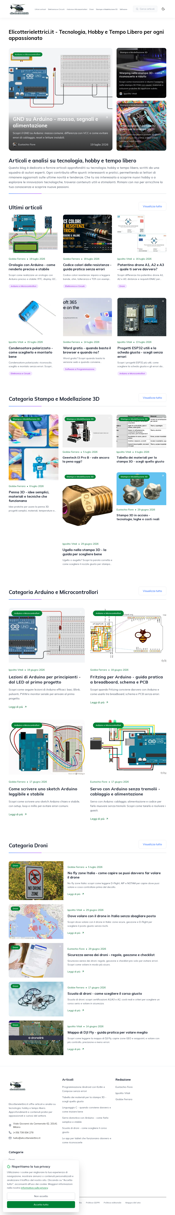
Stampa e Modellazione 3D (107, 9)
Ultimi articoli (40, 9)
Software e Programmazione (79, 369)
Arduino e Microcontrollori (77, 9)
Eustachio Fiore (125, 509)
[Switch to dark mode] (163, 9)
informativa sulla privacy (34, 1187)
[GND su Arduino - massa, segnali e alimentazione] (60, 99)
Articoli (67, 1079)
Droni (91, 9)
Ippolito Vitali (124, 258)
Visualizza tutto (152, 206)
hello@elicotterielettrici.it (26, 1138)
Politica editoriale (112, 1202)
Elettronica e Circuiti (56, 9)
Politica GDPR (93, 1202)
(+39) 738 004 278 (23, 1132)
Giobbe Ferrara (17, 258)
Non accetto (41, 1196)
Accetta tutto (41, 1204)
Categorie (16, 1152)
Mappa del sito (133, 1202)
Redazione (123, 1079)
